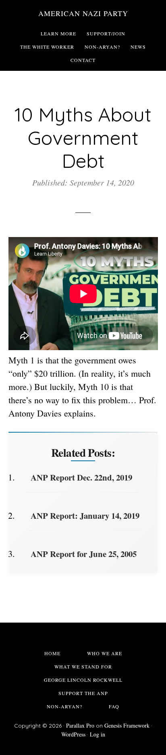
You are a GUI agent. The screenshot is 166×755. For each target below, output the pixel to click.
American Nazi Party (83, 13)
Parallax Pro (80, 725)
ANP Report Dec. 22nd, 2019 (81, 477)
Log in (97, 734)
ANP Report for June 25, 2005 (84, 554)
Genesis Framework (126, 725)
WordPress (73, 734)
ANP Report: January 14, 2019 (85, 516)
